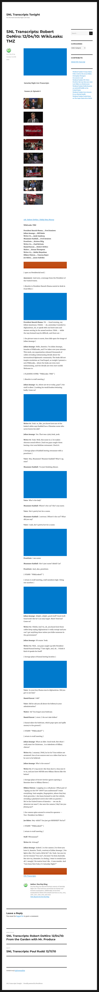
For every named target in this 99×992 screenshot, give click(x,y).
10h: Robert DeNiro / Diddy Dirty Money (39, 220)
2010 (7, 59)
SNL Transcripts (30, 876)
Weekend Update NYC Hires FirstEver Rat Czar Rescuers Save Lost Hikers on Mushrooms (83, 82)
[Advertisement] (45, 62)
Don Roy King (10, 54)
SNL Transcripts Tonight (23, 14)
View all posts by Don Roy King (39, 897)
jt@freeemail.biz (20, 970)
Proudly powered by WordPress (33, 983)
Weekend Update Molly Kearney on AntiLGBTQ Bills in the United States (82, 88)
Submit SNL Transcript (78, 62)
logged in (19, 916)
